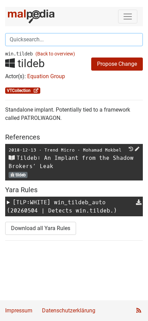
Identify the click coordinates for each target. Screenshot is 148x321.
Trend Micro (59, 150)
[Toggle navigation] (127, 16)
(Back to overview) (55, 54)
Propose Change (117, 64)
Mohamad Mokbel (102, 150)
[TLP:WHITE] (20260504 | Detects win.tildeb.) (62, 206)
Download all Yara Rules (40, 228)
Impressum (18, 310)
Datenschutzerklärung (68, 310)
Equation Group (46, 76)
